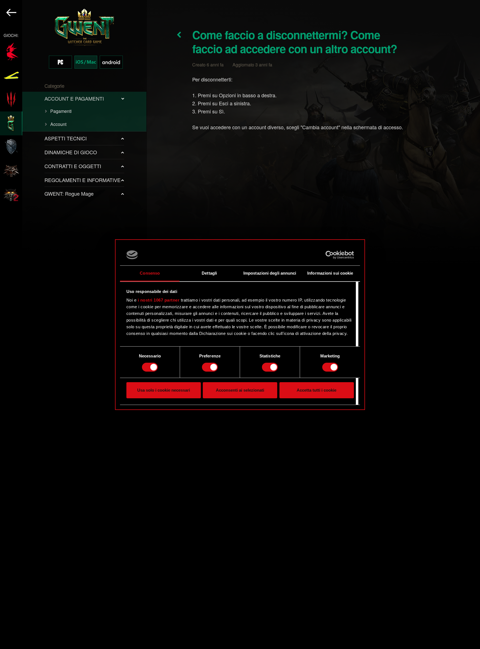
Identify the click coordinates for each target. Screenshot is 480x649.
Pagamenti (61, 111)
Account (58, 124)
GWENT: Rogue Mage (69, 193)
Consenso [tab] (150, 273)
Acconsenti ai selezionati (240, 390)
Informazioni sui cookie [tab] (330, 273)
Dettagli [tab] (209, 273)
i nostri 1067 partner (159, 300)
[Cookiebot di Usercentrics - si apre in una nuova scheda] (329, 255)
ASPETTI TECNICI (65, 138)
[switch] (210, 367)
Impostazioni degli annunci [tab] (269, 273)
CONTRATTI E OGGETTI (72, 166)
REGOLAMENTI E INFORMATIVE (82, 179)
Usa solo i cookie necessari (163, 390)
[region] (73, 324)
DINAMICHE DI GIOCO (70, 152)
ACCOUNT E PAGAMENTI (74, 98)
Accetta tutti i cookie (316, 390)
